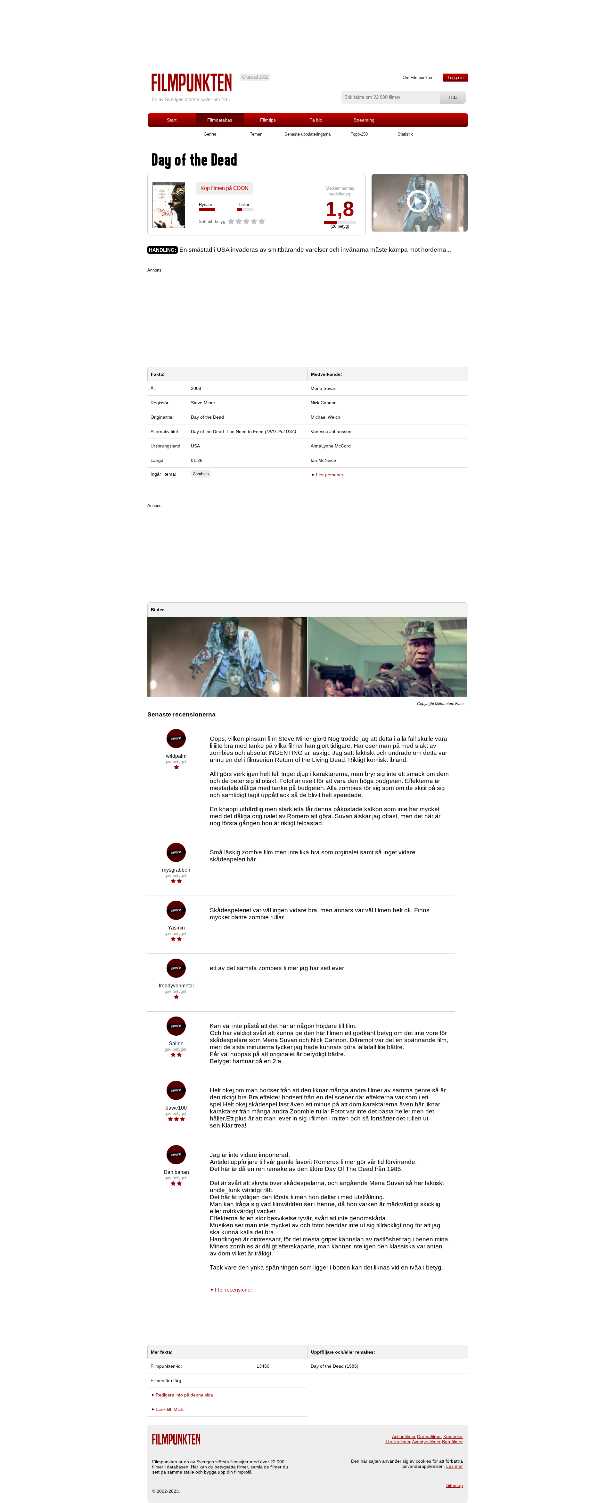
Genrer (210, 134)
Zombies (201, 473)
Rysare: (206, 204)
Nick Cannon (324, 402)
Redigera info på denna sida (184, 1394)
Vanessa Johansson (331, 431)
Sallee (176, 1043)
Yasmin (176, 927)
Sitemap (454, 1485)
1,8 (339, 208)
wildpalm (176, 756)
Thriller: (243, 204)
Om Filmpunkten (418, 77)
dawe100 (176, 1108)
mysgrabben (176, 870)
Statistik (405, 134)
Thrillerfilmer (398, 1441)
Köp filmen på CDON (225, 188)
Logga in (455, 77)
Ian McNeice (323, 460)
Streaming (364, 120)
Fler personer (329, 474)
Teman (256, 134)
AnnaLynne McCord (331, 445)
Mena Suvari (323, 388)
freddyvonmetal (176, 985)
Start (171, 120)
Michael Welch (325, 417)
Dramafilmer (429, 1436)
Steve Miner (203, 402)
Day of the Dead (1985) (334, 1366)
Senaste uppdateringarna (307, 134)
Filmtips (268, 120)
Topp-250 (359, 134)
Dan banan (176, 1172)
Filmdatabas (219, 120)
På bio (315, 120)
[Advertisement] (307, 317)
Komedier (453, 1436)
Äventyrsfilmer (426, 1441)
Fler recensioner (233, 1290)
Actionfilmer (404, 1436)
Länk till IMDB (170, 1409)
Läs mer (454, 1466)
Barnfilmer (452, 1441)
